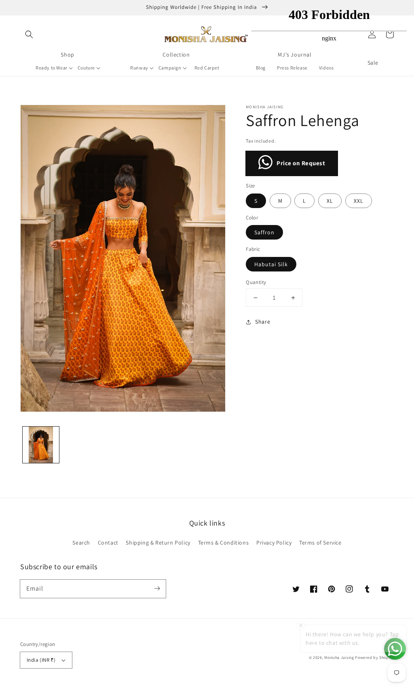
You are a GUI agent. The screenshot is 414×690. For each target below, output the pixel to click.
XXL (358, 200)
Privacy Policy (273, 542)
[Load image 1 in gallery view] (40, 444)
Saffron (264, 232)
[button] (29, 34)
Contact (108, 542)
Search (81, 542)
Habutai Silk (271, 264)
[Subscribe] (157, 588)
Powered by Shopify (374, 657)
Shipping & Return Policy (158, 542)
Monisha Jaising (339, 657)
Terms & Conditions (223, 542)
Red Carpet (207, 68)
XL (330, 200)
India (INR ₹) (41, 659)
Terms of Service (320, 542)
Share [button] (262, 321)
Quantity (256, 282)
